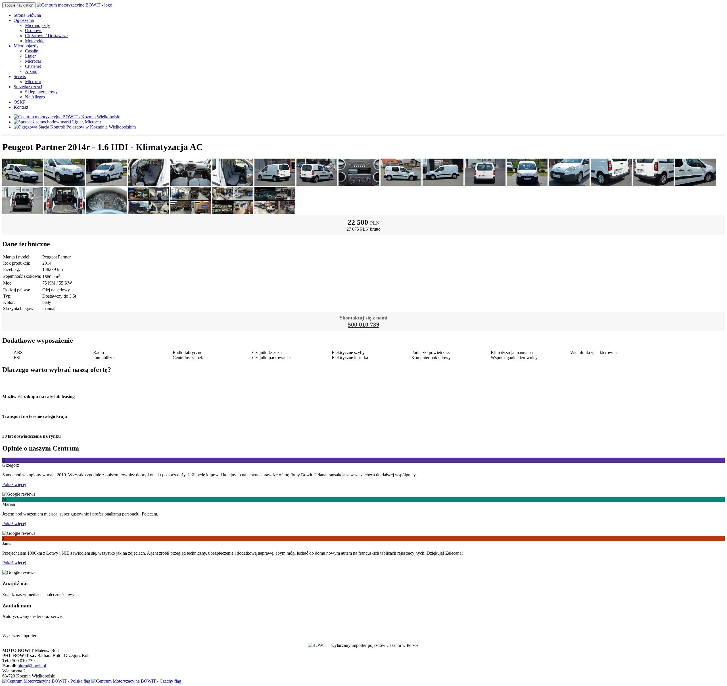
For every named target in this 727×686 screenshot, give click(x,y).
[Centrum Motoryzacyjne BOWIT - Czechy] (136, 681)
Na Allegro (35, 96)
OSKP (20, 102)
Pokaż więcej (14, 484)
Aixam (31, 71)
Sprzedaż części (28, 86)
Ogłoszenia (24, 20)
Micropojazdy (37, 25)
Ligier (30, 56)
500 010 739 (363, 324)
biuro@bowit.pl (32, 665)
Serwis (20, 76)
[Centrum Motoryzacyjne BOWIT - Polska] (46, 681)
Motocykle (34, 40)
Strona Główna (27, 15)
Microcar (33, 61)
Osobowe (33, 30)
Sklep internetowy (41, 91)
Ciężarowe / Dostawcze (46, 35)
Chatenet (33, 66)
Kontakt (21, 107)
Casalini (32, 51)
